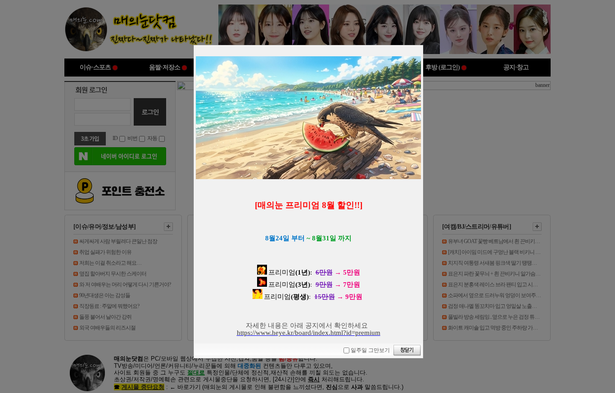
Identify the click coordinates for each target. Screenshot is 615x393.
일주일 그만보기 (370, 350)
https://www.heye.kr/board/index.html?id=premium (308, 332)
